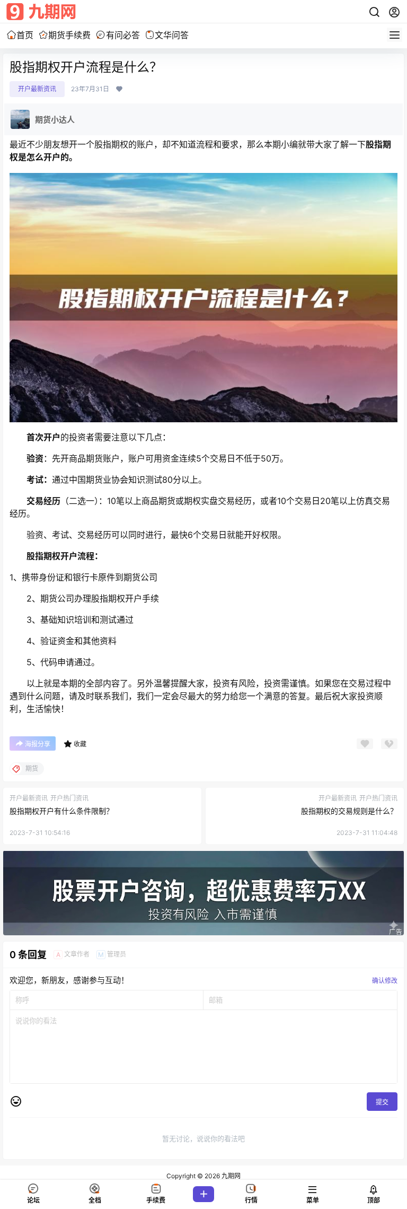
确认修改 (384, 981)
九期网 (230, 1176)
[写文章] (203, 1194)
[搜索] (374, 12)
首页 (24, 35)
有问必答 (122, 35)
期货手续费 (69, 35)
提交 (382, 1102)
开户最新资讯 (37, 89)
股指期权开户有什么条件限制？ (61, 810)
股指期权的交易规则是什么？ (349, 810)
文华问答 (172, 35)
